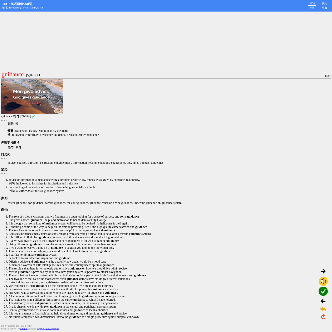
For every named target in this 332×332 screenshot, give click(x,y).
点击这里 (23, 329)
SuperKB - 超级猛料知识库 (48, 329)
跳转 (324, 3)
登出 (324, 7)
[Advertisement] (166, 40)
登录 (311, 7)
